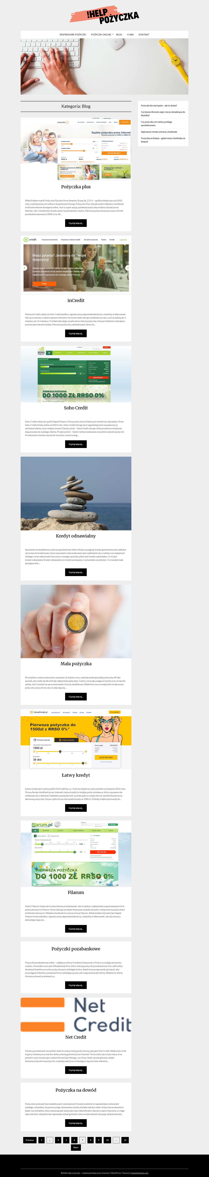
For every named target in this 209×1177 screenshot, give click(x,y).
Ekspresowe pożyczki (73, 34)
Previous (30, 1140)
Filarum (76, 892)
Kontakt (144, 34)
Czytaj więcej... (76, 223)
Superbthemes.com (139, 1173)
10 (107, 1140)
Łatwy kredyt (76, 775)
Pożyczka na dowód (76, 1090)
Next (76, 1147)
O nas (130, 34)
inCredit (76, 300)
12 (125, 1140)
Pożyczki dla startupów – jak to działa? (159, 105)
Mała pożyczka (76, 663)
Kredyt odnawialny (76, 536)
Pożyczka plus (76, 186)
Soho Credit (76, 408)
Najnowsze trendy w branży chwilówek (159, 131)
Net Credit (75, 1037)
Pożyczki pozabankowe (76, 949)
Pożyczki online (101, 34)
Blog (119, 34)
